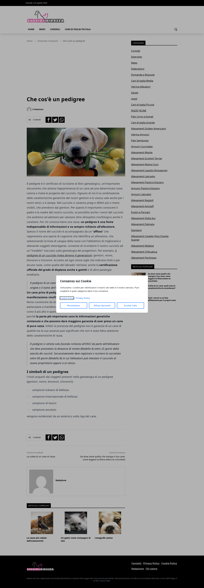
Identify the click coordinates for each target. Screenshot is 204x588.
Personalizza (73, 305)
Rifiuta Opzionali (102, 305)
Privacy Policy (83, 298)
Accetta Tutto (130, 305)
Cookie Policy (67, 298)
